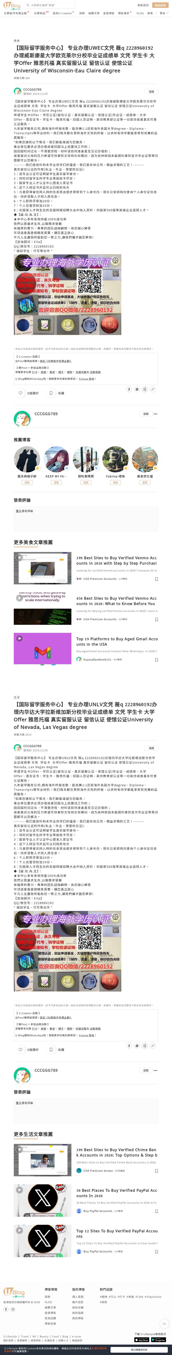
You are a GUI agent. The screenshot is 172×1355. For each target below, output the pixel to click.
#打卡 (121, 1297)
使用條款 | (38, 1340)
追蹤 (151, 91)
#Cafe (139, 1297)
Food (57, 1336)
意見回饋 (50, 1318)
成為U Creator (62, 13)
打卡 (34, 372)
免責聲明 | (24, 1340)
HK (36, 1336)
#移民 (103, 1302)
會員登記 (143, 5)
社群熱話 (40, 13)
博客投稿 (50, 1323)
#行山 (112, 1297)
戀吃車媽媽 (86, 476)
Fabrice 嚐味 (115, 476)
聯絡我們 (78, 1340)
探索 (82, 13)
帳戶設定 (78, 1302)
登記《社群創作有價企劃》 (56, 361)
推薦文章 (94, 13)
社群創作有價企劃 (15, 13)
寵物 (69, 372)
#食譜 (130, 1297)
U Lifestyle (12, 1336)
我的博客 (78, 1318)
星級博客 (109, 13)
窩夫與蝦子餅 (27, 476)
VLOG (140, 13)
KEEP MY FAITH (57, 476)
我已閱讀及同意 (139, 1349)
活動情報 (95, 372)
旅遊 (43, 372)
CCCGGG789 (32, 89)
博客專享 (123, 13)
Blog (67, 1336)
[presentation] (13, 460)
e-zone (77, 1336)
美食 (150, 13)
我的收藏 (78, 1307)
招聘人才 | (65, 1340)
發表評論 (24, 511)
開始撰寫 (160, 5)
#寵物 (103, 1297)
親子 (61, 372)
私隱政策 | (51, 1340)
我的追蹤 (78, 1313)
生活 (17, 697)
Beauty (46, 1336)
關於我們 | (10, 1340)
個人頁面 (78, 1297)
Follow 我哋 (86, 378)
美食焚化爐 (145, 476)
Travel (26, 1336)
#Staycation (153, 1297)
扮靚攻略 (81, 372)
